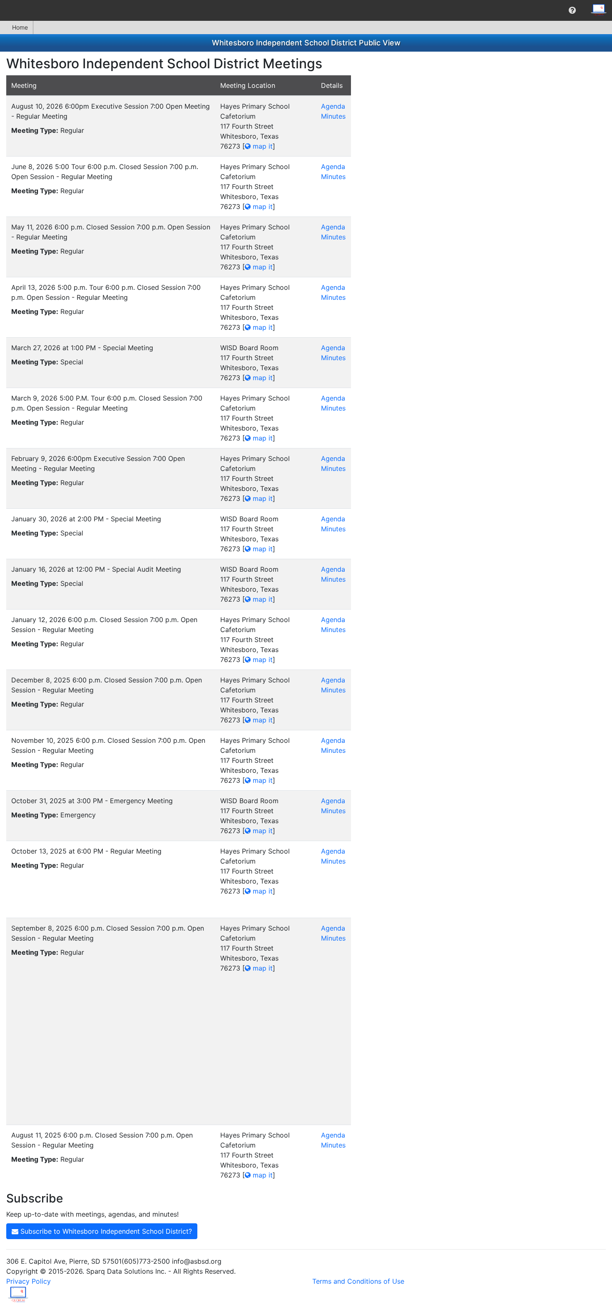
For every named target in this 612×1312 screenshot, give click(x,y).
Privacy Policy (28, 1281)
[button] (572, 10)
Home (20, 27)
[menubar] (306, 10)
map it (262, 146)
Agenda (333, 106)
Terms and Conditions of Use (358, 1281)
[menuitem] (572, 10)
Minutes (333, 116)
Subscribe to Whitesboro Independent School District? (105, 1231)
